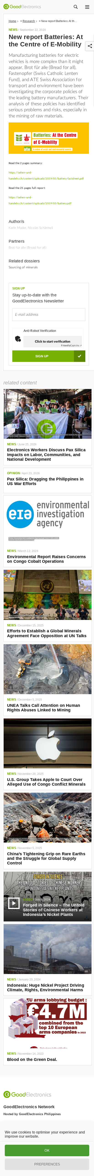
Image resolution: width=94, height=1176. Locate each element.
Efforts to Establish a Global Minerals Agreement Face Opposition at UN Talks (47, 633)
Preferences (47, 1164)
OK (47, 1150)
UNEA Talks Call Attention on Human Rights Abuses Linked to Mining (43, 707)
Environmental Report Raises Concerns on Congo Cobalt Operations (46, 559)
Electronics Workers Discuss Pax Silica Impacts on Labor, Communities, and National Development (46, 455)
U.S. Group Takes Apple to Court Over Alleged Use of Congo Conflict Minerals (46, 782)
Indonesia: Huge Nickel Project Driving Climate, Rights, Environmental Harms (45, 987)
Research (29, 21)
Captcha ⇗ (71, 345)
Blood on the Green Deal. (32, 1059)
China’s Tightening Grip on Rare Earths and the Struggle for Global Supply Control (46, 859)
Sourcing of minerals (23, 267)
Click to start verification (52, 341)
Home (12, 21)
